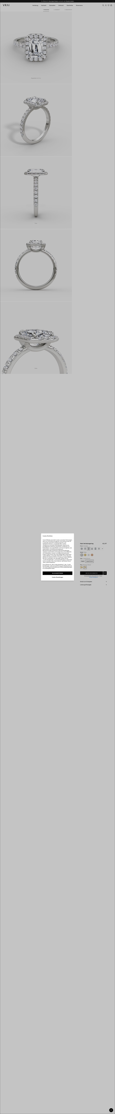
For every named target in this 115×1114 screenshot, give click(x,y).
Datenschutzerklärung (53, 567)
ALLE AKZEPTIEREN (57, 573)
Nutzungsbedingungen (66, 567)
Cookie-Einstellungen (57, 577)
